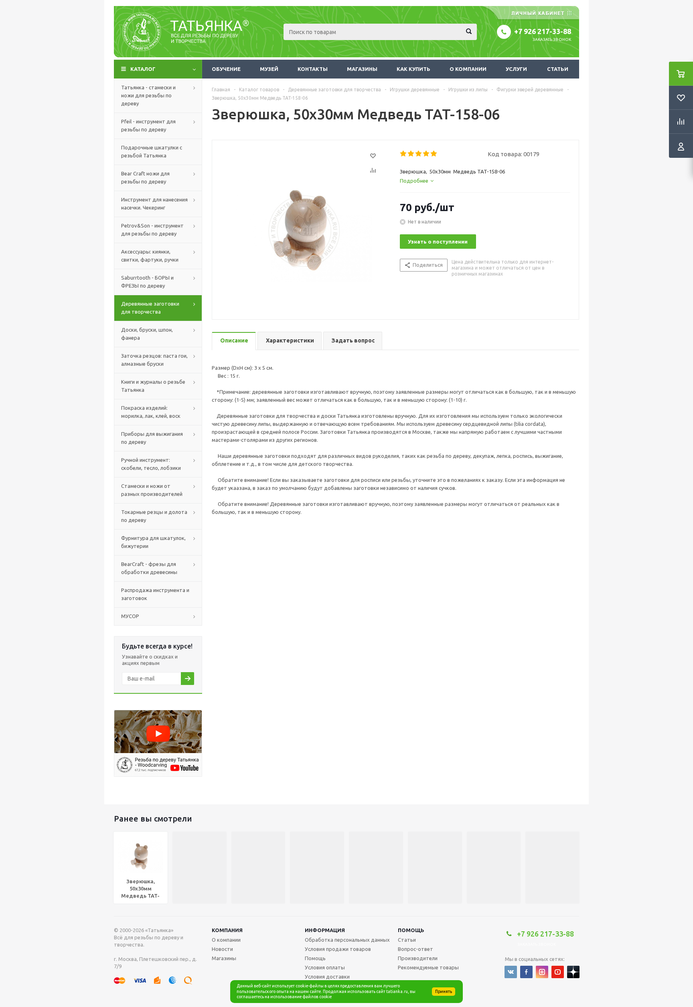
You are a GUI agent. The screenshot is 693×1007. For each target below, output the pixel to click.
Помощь (411, 930)
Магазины (362, 69)
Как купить (413, 69)
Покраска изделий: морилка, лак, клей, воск (150, 412)
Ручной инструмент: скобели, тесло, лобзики (151, 464)
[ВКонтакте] (511, 972)
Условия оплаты (325, 967)
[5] (434, 154)
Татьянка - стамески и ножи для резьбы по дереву (148, 95)
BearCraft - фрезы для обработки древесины (149, 568)
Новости (222, 949)
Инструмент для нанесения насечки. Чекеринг (154, 203)
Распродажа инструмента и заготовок (155, 594)
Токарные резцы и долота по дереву (154, 516)
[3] (419, 154)
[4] (426, 154)
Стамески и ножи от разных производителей (151, 490)
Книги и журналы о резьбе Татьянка (153, 386)
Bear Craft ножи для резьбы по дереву (145, 177)
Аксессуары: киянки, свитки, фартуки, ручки (149, 255)
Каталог (143, 69)
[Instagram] (542, 972)
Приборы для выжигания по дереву (152, 438)
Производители (418, 958)
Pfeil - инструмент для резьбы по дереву (148, 125)
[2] (411, 154)
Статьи (557, 69)
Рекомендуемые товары (428, 967)
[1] (403, 154)
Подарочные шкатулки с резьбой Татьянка (151, 151)
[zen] (573, 972)
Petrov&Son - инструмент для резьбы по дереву (152, 229)
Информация (325, 930)
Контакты (313, 69)
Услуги (516, 69)
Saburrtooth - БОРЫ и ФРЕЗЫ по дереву (147, 281)
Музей (269, 69)
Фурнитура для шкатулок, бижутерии (153, 542)
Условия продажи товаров (338, 949)
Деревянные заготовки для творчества (150, 307)
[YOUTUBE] (557, 972)
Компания (227, 930)
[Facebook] (526, 972)
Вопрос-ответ (415, 949)
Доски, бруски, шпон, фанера (147, 333)
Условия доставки (327, 976)
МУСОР (130, 616)
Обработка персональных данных (347, 940)
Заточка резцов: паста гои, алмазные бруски (154, 360)
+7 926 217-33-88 (542, 31)
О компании (468, 69)
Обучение (226, 69)
